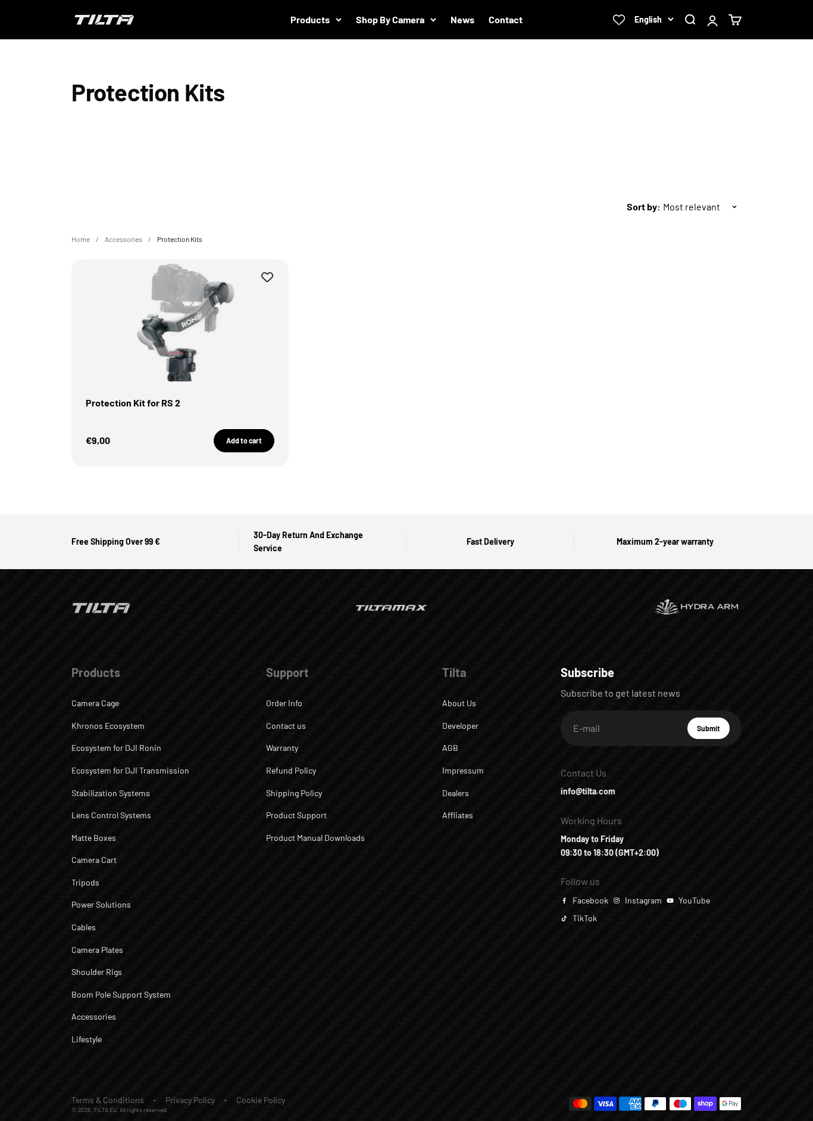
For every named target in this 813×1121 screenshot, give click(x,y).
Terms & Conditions (107, 1100)
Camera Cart (94, 860)
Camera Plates (97, 950)
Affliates (457, 815)
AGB (450, 748)
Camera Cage (95, 703)
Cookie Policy (260, 1100)
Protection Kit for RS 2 (133, 402)
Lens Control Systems (111, 815)
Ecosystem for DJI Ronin (116, 748)
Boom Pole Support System (121, 994)
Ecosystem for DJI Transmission (130, 770)
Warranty (282, 748)
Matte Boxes (93, 838)
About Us (459, 703)
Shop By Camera (390, 19)
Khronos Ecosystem (108, 726)
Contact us (286, 726)
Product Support (296, 815)
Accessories (123, 239)
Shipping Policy (294, 793)
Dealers (455, 793)
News (462, 19)
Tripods (85, 882)
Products (310, 19)
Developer (460, 726)
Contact (506, 19)
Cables (83, 927)
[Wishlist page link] (619, 20)
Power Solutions (101, 904)
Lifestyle (86, 1039)
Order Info (284, 703)
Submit (713, 731)
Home (80, 239)
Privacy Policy (190, 1100)
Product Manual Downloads (315, 838)
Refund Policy (291, 770)
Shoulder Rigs (96, 972)
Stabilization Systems (110, 793)
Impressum (463, 770)
